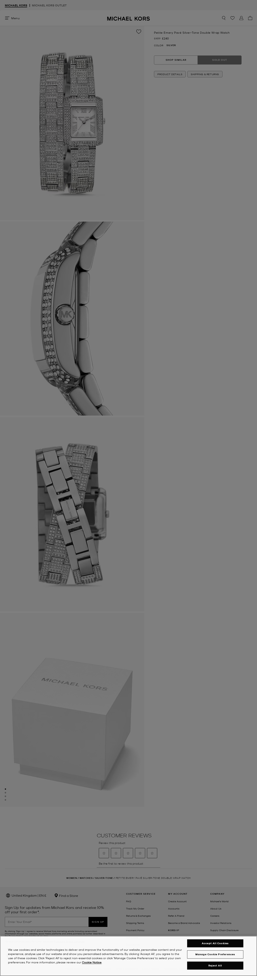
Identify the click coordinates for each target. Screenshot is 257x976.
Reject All (215, 965)
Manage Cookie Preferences (215, 954)
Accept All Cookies (215, 943)
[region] (128, 956)
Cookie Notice (92, 962)
